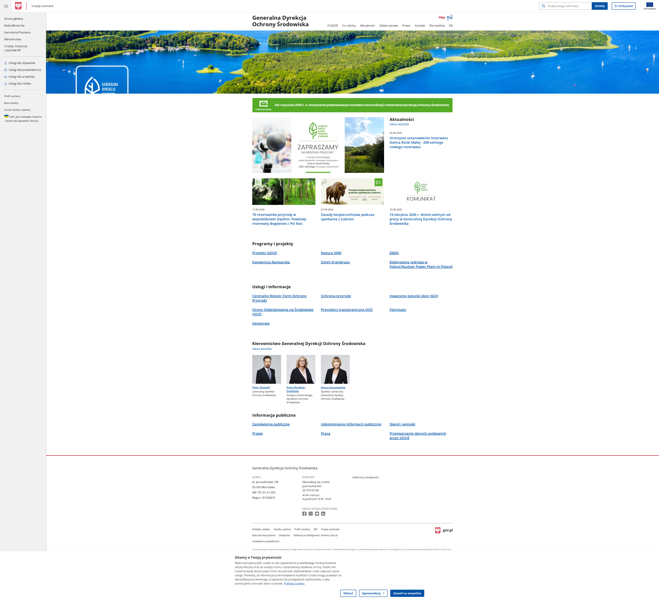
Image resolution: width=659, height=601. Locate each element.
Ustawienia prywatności (266, 541)
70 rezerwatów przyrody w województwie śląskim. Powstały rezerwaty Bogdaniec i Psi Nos (279, 219)
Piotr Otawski (261, 387)
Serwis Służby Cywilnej (17, 109)
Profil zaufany (12, 96)
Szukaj (600, 6)
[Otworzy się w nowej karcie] (304, 513)
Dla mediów (437, 25)
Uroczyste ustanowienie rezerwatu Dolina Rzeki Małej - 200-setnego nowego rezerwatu (419, 142)
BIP (315, 529)
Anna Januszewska (333, 387)
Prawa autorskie (330, 529)
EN (451, 25)
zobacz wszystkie (399, 124)
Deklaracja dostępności (365, 477)
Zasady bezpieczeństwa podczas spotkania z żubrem (347, 216)
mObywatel (625, 7)
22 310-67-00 (310, 490)
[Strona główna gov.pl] (19, 6)
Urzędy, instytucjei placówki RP (15, 48)
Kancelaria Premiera (17, 32)
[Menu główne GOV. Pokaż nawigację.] (6, 6)
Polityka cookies (261, 529)
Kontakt (420, 25)
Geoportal (284, 535)
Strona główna (17, 19)
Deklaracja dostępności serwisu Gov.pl (316, 535)
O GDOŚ (332, 25)
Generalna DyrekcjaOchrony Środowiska (280, 21)
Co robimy (349, 25)
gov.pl (448, 534)
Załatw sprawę (388, 25)
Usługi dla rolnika (19, 83)
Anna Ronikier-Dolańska (296, 389)
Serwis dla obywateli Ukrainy (23, 118)
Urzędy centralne (43, 6)
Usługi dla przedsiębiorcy (24, 70)
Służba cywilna (282, 529)
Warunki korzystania (264, 535)
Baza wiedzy (11, 103)
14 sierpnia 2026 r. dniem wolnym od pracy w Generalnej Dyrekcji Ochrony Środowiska (421, 219)
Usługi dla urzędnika (21, 77)
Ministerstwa (12, 39)
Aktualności (367, 25)
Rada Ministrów (14, 25)
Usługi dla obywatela (21, 63)
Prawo (406, 25)
